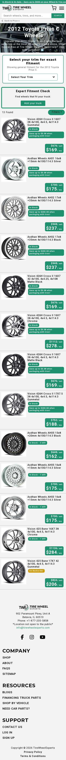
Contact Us (12, 727)
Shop (6, 657)
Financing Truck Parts (21, 697)
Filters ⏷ (57, 112)
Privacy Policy (33, 752)
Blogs (7, 692)
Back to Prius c (12, 21)
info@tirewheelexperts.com (33, 627)
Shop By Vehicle (15, 703)
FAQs (6, 668)
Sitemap (9, 674)
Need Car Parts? (16, 708)
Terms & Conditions (33, 756)
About (7, 663)
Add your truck (33, 103)
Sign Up (8, 738)
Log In (7, 732)
